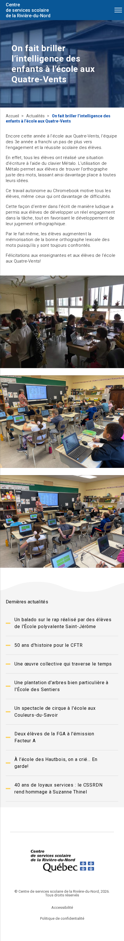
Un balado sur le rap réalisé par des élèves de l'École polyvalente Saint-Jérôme (63, 623)
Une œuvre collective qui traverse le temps (63, 664)
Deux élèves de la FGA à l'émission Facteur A (54, 737)
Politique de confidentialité (62, 918)
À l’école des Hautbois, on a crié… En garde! (55, 763)
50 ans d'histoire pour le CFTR (48, 645)
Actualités (36, 116)
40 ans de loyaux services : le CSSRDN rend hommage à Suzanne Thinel (58, 788)
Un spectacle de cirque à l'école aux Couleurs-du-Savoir (55, 711)
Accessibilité (62, 907)
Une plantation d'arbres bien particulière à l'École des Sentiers (61, 686)
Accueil (13, 116)
